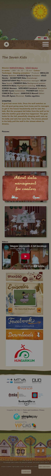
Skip (15, 197)
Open (36, 197)
